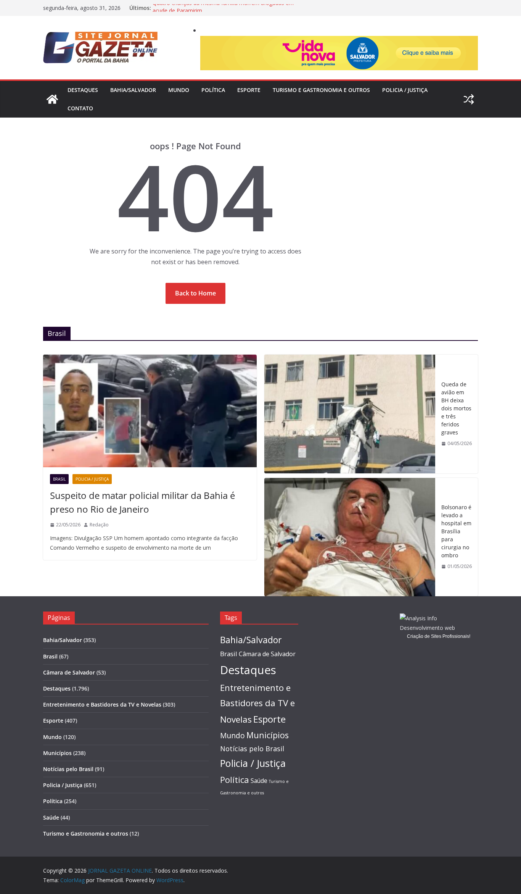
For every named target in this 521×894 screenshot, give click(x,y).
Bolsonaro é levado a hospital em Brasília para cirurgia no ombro (456, 531)
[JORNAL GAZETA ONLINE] (52, 99)
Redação (99, 524)
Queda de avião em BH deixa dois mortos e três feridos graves (456, 408)
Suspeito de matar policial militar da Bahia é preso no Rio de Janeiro (142, 502)
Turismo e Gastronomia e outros (321, 90)
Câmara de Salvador (69, 672)
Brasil (59, 479)
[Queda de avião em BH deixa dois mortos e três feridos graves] (349, 414)
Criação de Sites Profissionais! (438, 636)
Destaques (83, 90)
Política (213, 90)
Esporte (248, 90)
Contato (80, 108)
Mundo (178, 90)
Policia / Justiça (405, 90)
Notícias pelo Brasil (68, 769)
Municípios (57, 753)
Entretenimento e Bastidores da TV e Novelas (102, 704)
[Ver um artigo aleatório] (469, 99)
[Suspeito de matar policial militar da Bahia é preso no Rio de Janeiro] (150, 411)
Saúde (51, 817)
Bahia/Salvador (133, 90)
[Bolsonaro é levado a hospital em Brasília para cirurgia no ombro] (349, 537)
